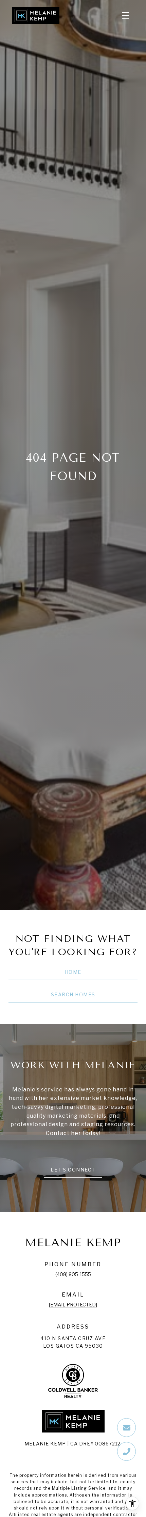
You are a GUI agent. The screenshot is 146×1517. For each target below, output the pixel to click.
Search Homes (73, 994)
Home (73, 972)
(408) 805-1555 (73, 1274)
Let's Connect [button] (73, 1170)
